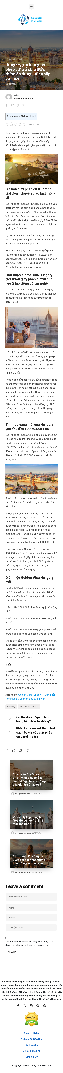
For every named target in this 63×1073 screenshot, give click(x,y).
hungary (11, 706)
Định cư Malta (31, 1033)
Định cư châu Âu (31, 1051)
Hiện (32, 116)
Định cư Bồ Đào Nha (31, 1039)
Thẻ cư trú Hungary (29, 706)
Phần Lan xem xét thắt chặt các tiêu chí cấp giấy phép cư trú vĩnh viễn (35, 732)
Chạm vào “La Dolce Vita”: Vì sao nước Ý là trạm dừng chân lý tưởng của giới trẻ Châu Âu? (29, 779)
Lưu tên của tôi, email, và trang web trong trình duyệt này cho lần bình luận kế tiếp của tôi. (29, 943)
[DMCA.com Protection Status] (31, 1019)
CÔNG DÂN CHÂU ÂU (16, 59)
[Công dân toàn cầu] (31, 27)
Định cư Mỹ (31, 1056)
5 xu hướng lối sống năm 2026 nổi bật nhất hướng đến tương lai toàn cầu (29, 860)
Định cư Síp (31, 1045)
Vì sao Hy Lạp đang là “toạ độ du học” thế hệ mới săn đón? (28, 821)
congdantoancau (23, 98)
